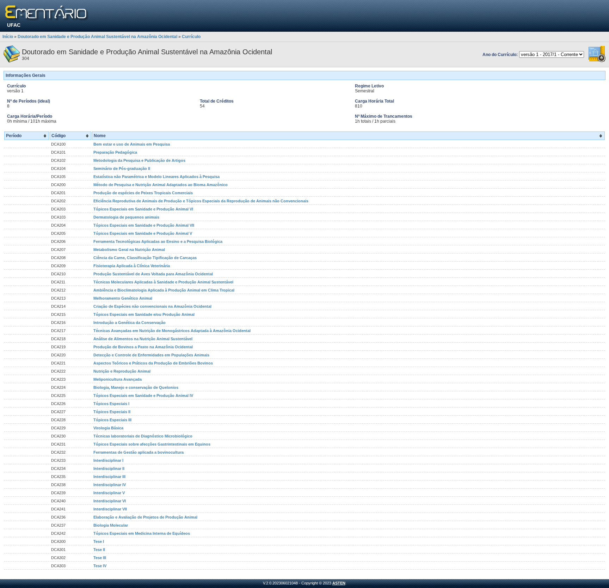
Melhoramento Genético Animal (122, 298)
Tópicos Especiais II (111, 412)
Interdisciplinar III (109, 476)
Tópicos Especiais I (111, 404)
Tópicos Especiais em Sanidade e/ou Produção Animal (144, 314)
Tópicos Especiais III (112, 420)
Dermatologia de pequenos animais (126, 217)
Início (7, 36)
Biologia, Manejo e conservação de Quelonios (135, 387)
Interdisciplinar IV (109, 485)
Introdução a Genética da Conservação (129, 322)
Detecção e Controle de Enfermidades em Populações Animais (151, 355)
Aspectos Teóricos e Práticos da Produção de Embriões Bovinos (153, 363)
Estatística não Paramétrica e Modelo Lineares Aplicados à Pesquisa (156, 176)
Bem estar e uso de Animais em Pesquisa (131, 144)
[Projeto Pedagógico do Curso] (597, 61)
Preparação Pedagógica (115, 152)
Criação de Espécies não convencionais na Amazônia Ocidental (152, 306)
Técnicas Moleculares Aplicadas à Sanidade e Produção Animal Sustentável (163, 282)
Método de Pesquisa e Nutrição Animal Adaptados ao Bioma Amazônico (160, 185)
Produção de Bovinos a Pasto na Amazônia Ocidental (143, 347)
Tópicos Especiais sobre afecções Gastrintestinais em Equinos (151, 444)
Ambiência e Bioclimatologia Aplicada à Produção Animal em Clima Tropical (163, 290)
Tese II (99, 549)
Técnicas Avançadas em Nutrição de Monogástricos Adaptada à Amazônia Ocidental (172, 331)
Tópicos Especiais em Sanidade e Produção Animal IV (143, 395)
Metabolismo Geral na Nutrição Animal (129, 249)
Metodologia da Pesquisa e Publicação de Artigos (139, 160)
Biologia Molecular (110, 525)
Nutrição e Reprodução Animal (121, 371)
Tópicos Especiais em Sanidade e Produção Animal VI (143, 209)
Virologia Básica (108, 428)
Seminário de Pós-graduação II (121, 168)
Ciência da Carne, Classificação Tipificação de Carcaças (145, 258)
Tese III (99, 558)
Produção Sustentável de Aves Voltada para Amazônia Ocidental (153, 274)
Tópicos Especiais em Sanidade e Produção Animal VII (143, 225)
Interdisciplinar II (108, 468)
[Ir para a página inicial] (47, 13)
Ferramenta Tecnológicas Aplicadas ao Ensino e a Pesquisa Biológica (157, 241)
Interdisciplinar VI (109, 501)
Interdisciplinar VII (110, 509)
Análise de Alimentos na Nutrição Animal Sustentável (142, 339)
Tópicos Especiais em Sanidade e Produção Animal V (142, 233)
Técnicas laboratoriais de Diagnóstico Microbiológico (142, 436)
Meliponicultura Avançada (117, 379)
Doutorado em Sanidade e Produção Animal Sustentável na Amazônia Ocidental (97, 36)
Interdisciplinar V (109, 493)
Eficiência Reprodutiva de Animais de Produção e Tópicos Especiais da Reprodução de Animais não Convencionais (200, 201)
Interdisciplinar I (108, 460)
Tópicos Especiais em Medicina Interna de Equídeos (141, 533)
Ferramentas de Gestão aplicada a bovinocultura (138, 452)
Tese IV (99, 566)
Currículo (191, 36)
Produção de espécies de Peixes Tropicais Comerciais (143, 193)
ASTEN (338, 583)
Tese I (98, 541)
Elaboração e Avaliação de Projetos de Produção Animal (145, 517)
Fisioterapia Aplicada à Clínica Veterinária (131, 266)
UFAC (13, 25)
